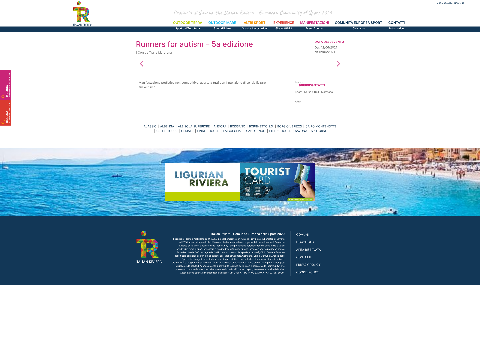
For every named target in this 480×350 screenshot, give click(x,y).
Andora (220, 126)
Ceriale (187, 131)
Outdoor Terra (187, 25)
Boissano (237, 126)
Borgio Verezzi (289, 126)
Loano (249, 131)
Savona (301, 131)
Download (305, 242)
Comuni (302, 234)
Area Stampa (445, 3)
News (457, 3)
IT (463, 3)
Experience (283, 25)
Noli (262, 131)
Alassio (150, 126)
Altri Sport (254, 25)
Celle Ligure (166, 131)
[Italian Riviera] (82, 13)
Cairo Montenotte (321, 126)
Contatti (396, 25)
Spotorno (319, 131)
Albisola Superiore (194, 126)
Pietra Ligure (280, 131)
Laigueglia (232, 131)
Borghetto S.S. (261, 126)
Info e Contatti (311, 85)
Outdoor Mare (222, 25)
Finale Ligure (208, 131)
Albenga (167, 126)
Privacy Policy (308, 265)
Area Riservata (308, 250)
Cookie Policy (307, 272)
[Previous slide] (142, 64)
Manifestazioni (314, 25)
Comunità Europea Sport (358, 25)
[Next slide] (338, 64)
